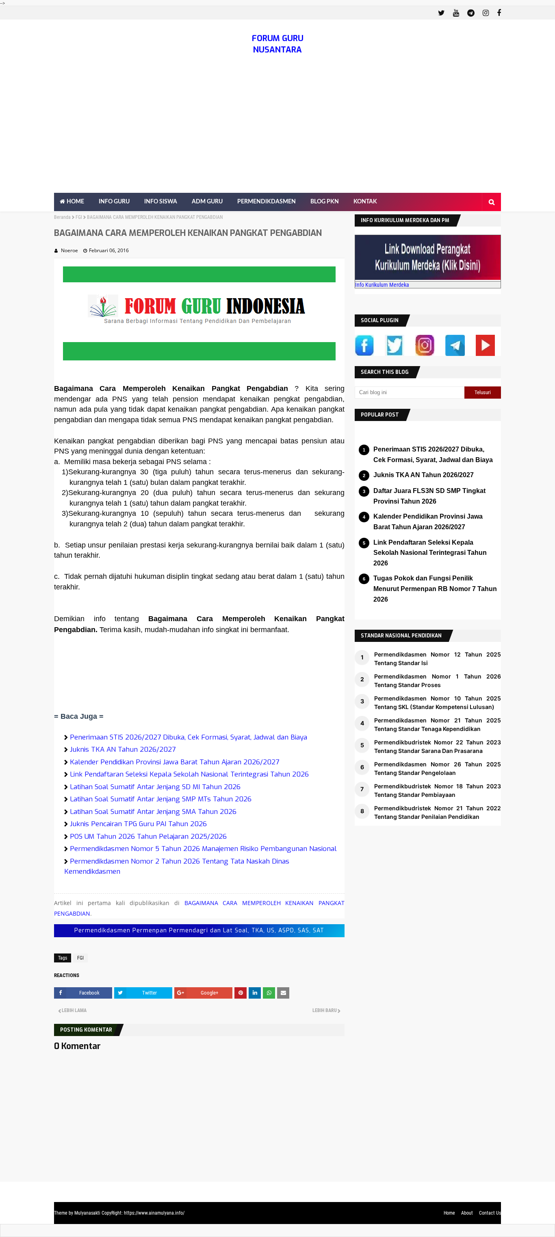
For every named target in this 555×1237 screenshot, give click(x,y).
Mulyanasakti (87, 1213)
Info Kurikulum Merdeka (382, 284)
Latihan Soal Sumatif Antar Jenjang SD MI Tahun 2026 (155, 787)
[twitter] (441, 13)
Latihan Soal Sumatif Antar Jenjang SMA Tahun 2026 (153, 811)
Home (449, 1213)
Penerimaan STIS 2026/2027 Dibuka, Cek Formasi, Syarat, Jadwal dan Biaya (188, 737)
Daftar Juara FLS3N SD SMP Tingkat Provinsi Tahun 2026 (429, 496)
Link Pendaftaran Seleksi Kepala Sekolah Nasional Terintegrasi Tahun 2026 (189, 774)
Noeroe (69, 250)
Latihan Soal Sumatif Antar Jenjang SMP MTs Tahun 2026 (160, 799)
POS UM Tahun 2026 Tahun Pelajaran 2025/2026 (148, 836)
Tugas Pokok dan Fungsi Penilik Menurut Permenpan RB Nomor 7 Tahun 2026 (435, 588)
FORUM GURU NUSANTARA (278, 44)
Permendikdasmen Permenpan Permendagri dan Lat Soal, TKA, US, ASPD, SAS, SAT (199, 930)
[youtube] (456, 13)
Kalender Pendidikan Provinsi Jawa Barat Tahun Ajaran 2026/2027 (174, 762)
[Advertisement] (277, 132)
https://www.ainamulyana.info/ (154, 1213)
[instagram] (486, 13)
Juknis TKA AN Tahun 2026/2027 (123, 749)
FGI (79, 217)
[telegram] (471, 13)
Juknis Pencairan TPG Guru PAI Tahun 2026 (138, 824)
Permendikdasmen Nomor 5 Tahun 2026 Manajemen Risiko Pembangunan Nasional (203, 848)
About (467, 1213)
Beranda (62, 217)
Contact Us (490, 1213)
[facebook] (498, 13)
